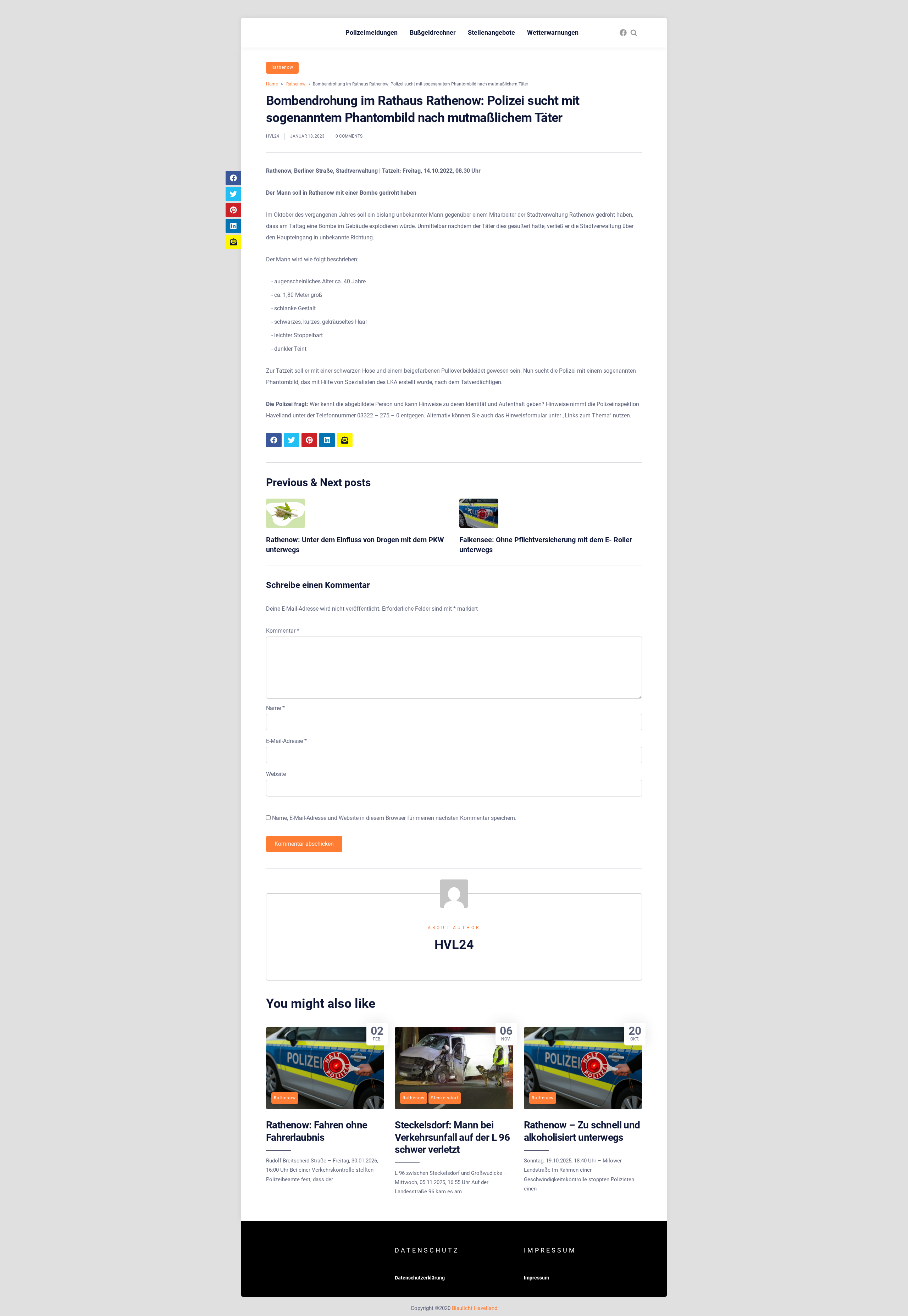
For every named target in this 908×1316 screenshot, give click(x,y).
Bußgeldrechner (433, 32)
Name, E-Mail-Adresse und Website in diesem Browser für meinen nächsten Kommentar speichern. (394, 818)
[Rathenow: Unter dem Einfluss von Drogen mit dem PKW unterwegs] (285, 526)
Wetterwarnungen (552, 32)
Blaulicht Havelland (474, 1308)
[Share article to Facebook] (233, 178)
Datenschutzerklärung (420, 1278)
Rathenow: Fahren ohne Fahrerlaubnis (316, 1131)
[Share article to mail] (233, 242)
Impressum (536, 1278)
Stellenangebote (491, 32)
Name (275, 708)
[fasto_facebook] (623, 33)
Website (276, 774)
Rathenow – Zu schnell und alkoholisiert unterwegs (582, 1131)
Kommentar (282, 630)
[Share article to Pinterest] (233, 210)
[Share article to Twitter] (233, 194)
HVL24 (272, 136)
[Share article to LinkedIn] (233, 226)
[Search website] (633, 33)
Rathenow (282, 67)
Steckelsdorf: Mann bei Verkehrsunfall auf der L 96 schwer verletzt (452, 1137)
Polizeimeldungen (371, 32)
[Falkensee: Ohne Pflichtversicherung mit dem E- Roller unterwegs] (478, 526)
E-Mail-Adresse (286, 741)
